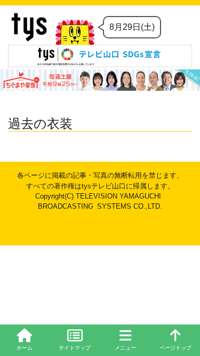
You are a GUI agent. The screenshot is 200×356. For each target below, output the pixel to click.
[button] (125, 340)
